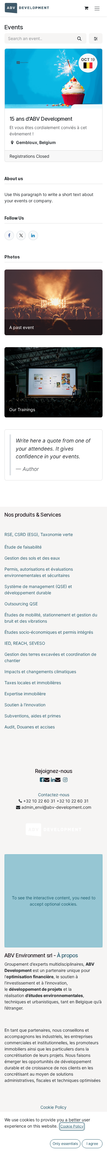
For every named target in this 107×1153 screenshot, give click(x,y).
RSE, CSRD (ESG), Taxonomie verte (38, 534)
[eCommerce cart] (86, 8)
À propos (67, 955)
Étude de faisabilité (23, 546)
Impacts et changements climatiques (40, 671)
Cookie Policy (53, 1107)
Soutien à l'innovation (24, 704)
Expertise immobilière (25, 693)
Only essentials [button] (65, 1143)
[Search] (79, 38)
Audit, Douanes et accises (29, 726)
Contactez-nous (53, 794)
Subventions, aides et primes (32, 715)
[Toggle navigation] (97, 8)
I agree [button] (92, 1143)
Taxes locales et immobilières (32, 682)
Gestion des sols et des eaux (32, 558)
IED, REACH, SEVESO (24, 643)
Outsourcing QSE (21, 603)
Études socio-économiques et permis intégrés (48, 632)
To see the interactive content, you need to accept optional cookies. (53, 901)
